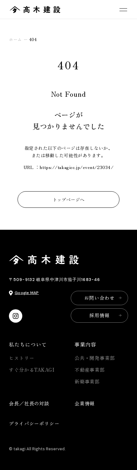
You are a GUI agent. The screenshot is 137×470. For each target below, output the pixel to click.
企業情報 (85, 403)
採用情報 (99, 315)
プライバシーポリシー (34, 423)
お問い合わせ (99, 297)
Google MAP (27, 292)
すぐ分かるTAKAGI (31, 369)
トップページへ (69, 199)
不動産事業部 (90, 369)
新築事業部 (87, 381)
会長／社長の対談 (29, 403)
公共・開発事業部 (95, 357)
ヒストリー (21, 357)
